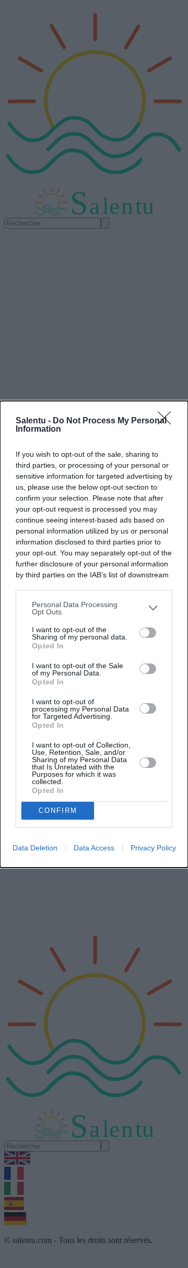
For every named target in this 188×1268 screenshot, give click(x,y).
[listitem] (94, 608)
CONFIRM (58, 810)
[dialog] (94, 634)
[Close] (168, 421)
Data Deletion (35, 848)
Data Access (94, 848)
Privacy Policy (153, 848)
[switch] (147, 632)
